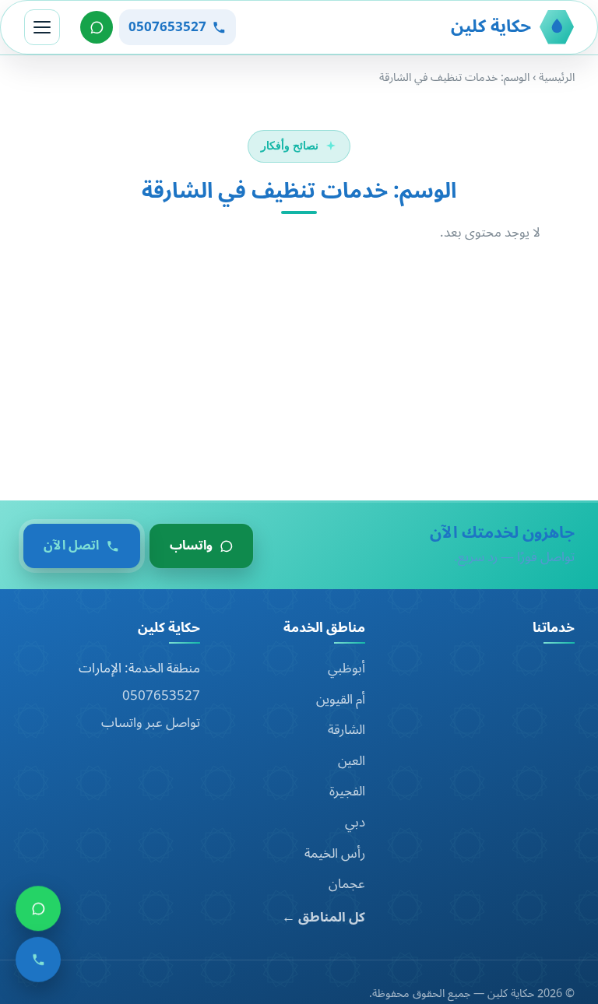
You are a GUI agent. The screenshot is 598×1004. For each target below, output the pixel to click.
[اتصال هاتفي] (38, 965)
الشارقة (346, 730)
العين (351, 761)
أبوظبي (346, 669)
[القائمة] (42, 27)
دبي (355, 823)
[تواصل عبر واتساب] (96, 27)
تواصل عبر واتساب (150, 723)
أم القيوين (340, 700)
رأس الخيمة (334, 854)
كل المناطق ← (323, 918)
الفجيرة (347, 792)
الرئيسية (557, 77)
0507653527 (161, 696)
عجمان (347, 884)
